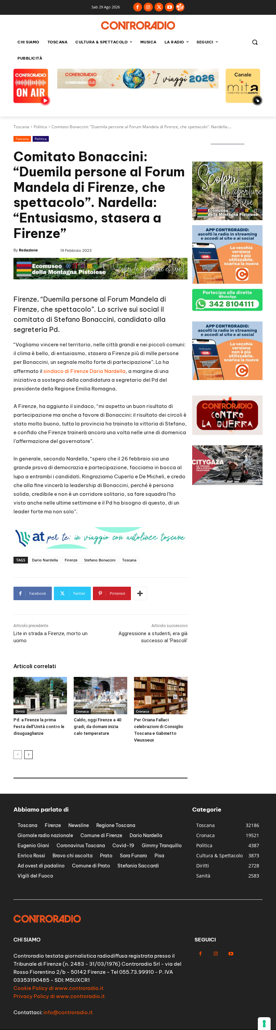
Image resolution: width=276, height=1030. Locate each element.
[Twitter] (159, 7)
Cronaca (82, 711)
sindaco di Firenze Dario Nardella (84, 371)
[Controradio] (138, 25)
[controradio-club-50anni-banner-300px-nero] (227, 282)
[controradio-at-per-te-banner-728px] (100, 277)
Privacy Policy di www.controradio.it (59, 996)
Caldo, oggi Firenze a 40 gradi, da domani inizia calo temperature (97, 726)
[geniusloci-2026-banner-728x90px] (138, 86)
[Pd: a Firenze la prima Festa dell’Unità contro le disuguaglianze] (40, 695)
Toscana (21, 127)
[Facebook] (137, 7)
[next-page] (28, 754)
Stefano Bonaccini (99, 559)
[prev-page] (17, 754)
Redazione (28, 249)
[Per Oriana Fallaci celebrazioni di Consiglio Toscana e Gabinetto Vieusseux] (160, 695)
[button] (255, 42)
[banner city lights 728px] (100, 547)
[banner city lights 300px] (227, 218)
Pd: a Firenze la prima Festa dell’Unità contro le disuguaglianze (38, 726)
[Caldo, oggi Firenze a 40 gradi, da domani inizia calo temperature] (100, 695)
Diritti (20, 711)
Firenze (71, 559)
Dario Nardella (45, 559)
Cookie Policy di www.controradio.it (58, 988)
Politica (40, 127)
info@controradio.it (68, 1012)
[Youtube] (169, 7)
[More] (140, 593)
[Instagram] (148, 7)
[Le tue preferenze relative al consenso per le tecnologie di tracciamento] (264, 1023)
